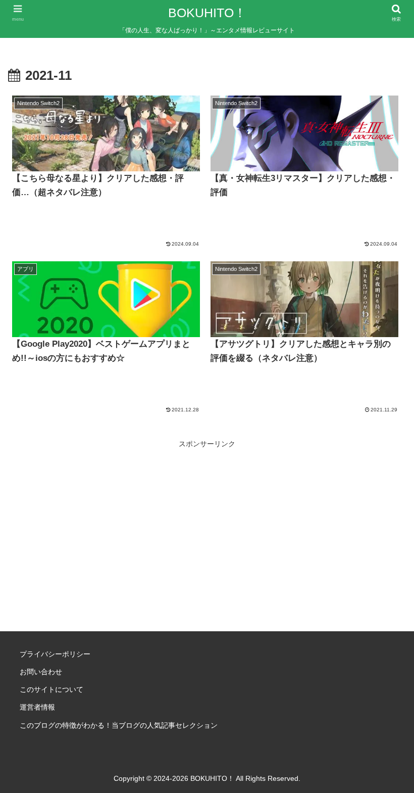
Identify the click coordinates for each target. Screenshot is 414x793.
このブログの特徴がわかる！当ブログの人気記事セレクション (119, 725)
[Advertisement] (207, 521)
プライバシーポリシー (55, 654)
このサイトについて (51, 689)
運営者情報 (37, 707)
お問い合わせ (41, 672)
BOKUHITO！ (207, 13)
